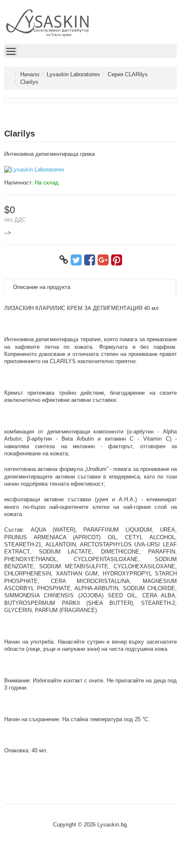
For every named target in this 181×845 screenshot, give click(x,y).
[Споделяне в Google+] (103, 259)
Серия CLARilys (128, 74)
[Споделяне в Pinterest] (116, 259)
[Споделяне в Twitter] (76, 259)
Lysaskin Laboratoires (73, 74)
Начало (29, 74)
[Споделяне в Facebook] (89, 259)
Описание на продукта (41, 287)
